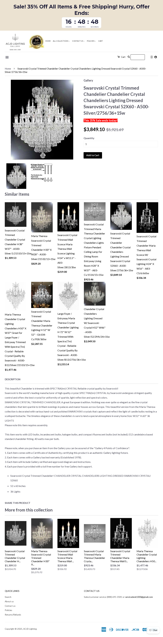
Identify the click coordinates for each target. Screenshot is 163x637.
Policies (91, 41)
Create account (155, 57)
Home (48, 41)
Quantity (89, 138)
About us (9, 601)
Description (12, 379)
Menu (7, 57)
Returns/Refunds (13, 614)
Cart (100, 41)
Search (8, 597)
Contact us (77, 41)
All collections (61, 41)
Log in (151, 57)
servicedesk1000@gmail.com (139, 597)
